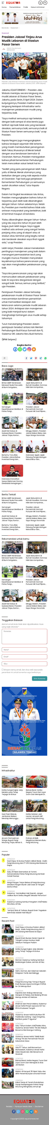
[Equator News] (13, 2)
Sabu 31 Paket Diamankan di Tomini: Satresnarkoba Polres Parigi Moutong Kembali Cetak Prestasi (25, 874)
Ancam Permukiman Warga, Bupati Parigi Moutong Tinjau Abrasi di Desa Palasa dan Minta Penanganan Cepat (12, 840)
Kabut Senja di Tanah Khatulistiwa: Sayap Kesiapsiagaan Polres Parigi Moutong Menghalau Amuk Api (29, 1084)
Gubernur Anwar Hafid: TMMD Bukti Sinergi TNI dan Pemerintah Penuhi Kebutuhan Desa (29, 1038)
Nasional (5, 33)
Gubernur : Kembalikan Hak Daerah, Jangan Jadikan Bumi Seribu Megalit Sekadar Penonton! (26, 894)
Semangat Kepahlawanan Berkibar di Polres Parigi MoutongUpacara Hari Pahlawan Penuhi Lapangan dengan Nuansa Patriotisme (12, 409)
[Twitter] (24, 349)
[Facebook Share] (26, 358)
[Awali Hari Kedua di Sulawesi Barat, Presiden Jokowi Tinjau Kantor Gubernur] (12, 423)
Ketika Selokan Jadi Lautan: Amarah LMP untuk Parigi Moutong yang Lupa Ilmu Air (35, 816)
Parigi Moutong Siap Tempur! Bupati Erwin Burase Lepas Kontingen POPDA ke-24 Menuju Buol (30, 984)
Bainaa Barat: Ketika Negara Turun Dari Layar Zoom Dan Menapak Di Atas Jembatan (36, 792)
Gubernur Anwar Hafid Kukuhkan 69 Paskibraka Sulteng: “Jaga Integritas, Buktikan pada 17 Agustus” (30, 1017)
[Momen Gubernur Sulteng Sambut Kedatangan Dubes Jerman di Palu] (8, 961)
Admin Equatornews (14, 48)
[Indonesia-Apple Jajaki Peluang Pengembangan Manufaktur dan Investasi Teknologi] (36, 447)
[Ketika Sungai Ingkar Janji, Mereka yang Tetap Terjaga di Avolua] (12, 782)
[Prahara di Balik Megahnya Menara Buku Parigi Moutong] (36, 830)
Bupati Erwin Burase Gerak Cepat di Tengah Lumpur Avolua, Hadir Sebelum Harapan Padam (29, 940)
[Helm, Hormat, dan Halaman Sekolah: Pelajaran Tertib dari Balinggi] (8, 972)
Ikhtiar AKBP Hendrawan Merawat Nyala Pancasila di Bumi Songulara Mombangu (12, 385)
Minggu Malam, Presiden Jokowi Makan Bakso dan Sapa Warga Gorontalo (36, 433)
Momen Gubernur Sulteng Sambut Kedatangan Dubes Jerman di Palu (29, 961)
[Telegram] (31, 1112)
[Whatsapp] (20, 349)
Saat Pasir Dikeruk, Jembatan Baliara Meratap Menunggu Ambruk (10, 816)
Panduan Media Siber (23, 1106)
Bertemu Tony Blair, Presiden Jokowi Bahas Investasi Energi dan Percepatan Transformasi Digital (12, 457)
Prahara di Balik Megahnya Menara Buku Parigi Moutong (36, 840)
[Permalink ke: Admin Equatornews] (4, 49)
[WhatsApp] (27, 1112)
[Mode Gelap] (40, 3)
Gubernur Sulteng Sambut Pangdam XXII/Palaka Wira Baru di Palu (27, 903)
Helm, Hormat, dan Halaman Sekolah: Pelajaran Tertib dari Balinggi (30, 972)
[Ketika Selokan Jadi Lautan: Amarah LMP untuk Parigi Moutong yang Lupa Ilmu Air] (36, 806)
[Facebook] (15, 349)
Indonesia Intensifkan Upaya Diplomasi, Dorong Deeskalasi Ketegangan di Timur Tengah (12, 481)
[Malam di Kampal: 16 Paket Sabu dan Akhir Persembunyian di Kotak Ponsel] (8, 1073)
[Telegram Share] (40, 358)
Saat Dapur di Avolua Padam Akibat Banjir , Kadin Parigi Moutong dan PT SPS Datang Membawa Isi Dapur (27, 863)
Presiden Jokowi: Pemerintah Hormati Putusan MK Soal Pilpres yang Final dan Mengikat (36, 409)
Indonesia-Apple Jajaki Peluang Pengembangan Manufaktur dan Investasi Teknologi (36, 457)
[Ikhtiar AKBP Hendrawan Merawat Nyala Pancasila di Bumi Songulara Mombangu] (12, 374)
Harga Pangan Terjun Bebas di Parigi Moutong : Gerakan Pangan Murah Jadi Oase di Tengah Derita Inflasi (26, 884)
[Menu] (3, 3)
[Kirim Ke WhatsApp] (45, 358)
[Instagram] (29, 349)
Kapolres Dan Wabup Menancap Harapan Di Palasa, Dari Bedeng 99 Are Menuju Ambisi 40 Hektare (31, 995)
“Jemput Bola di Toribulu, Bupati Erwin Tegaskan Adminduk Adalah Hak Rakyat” (27, 911)
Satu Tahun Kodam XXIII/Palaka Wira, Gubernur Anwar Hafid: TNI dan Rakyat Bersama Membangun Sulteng (31, 1028)
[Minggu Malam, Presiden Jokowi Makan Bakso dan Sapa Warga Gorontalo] (36, 423)
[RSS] (36, 1112)
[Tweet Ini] (31, 358)
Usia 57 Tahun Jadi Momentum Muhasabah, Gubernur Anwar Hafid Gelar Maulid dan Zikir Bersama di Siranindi (29, 1050)
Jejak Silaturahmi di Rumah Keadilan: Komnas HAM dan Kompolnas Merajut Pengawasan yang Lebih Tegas (36, 385)
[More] (34, 349)
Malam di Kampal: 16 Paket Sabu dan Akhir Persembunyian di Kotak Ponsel (30, 1072)
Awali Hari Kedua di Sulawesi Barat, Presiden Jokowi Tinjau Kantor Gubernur (12, 433)
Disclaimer (39, 1106)
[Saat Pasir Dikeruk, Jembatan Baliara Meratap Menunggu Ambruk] (12, 806)
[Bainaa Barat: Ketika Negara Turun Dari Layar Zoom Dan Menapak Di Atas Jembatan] (36, 782)
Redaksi (9, 1106)
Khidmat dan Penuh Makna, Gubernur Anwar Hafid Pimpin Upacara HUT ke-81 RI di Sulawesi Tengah (31, 1006)
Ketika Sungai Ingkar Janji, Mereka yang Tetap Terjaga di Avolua (12, 792)
